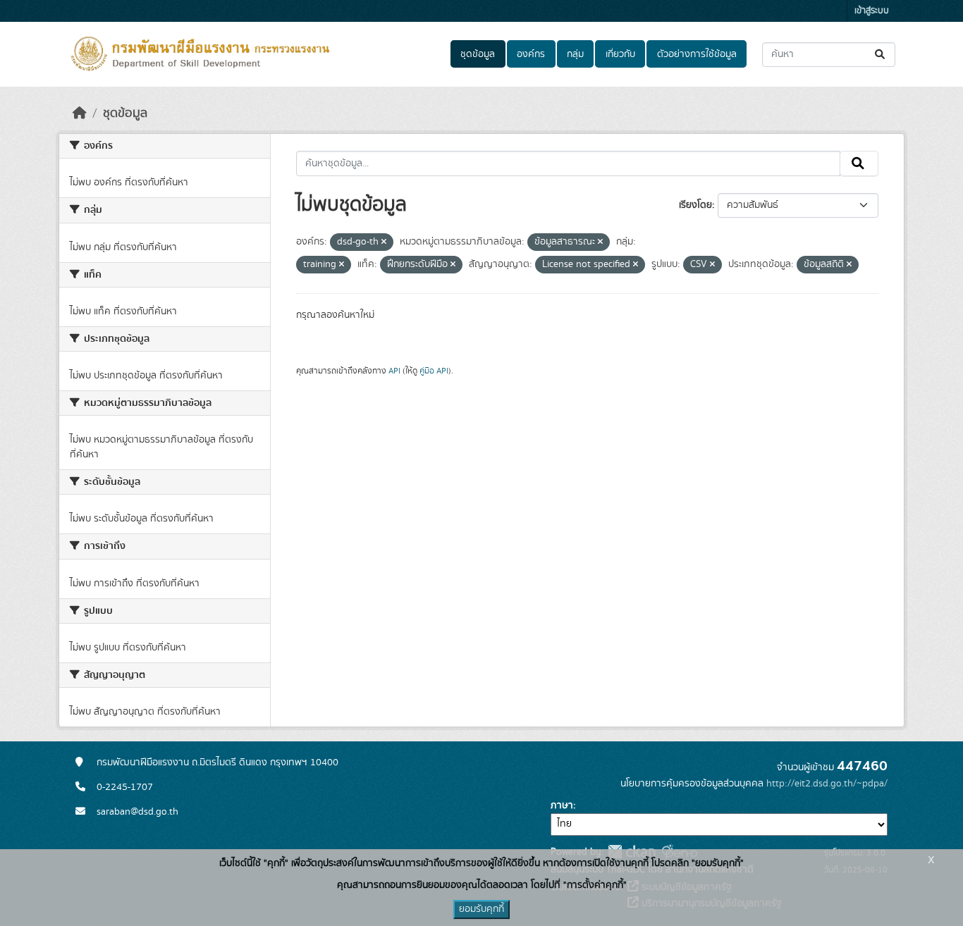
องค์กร (531, 54)
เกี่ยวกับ (620, 54)
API (394, 370)
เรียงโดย (695, 205)
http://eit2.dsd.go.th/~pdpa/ (827, 784)
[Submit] (881, 54)
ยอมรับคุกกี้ (481, 909)
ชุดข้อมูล (477, 54)
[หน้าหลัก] (80, 113)
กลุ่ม (575, 54)
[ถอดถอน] (383, 242)
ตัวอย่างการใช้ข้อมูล (697, 54)
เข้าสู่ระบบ (871, 11)
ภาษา (562, 805)
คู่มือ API (433, 370)
